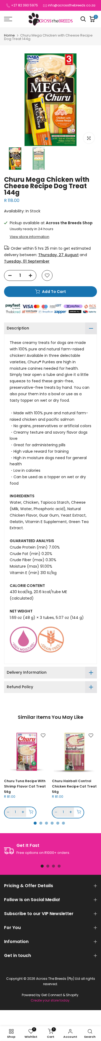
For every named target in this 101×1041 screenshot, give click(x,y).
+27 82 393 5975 (24, 5)
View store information (29, 236)
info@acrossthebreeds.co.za (71, 5)
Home (9, 35)
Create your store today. (50, 1000)
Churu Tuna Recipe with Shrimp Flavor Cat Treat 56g (25, 786)
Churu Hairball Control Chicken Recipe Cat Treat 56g (74, 786)
